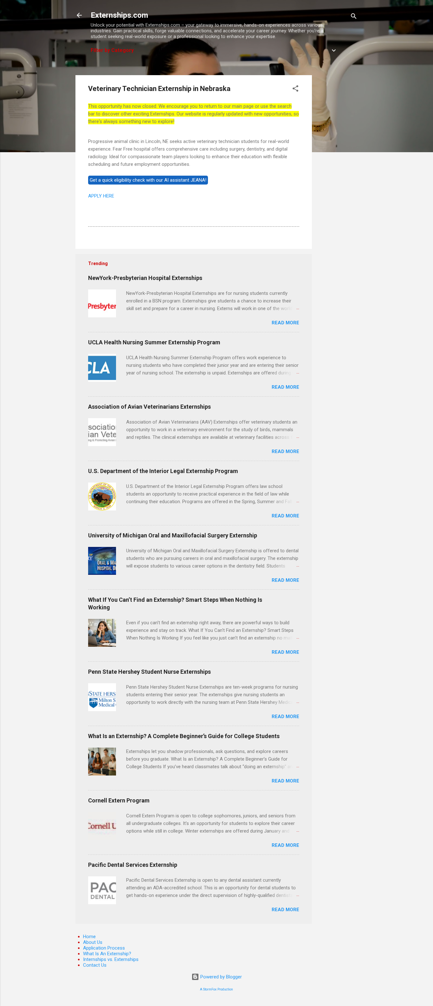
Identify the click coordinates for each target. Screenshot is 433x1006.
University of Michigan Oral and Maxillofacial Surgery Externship (172, 535)
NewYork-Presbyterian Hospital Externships (145, 278)
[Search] (354, 17)
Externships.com (119, 15)
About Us (92, 942)
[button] (295, 89)
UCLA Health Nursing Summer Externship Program (154, 342)
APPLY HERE (101, 196)
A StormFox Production (216, 989)
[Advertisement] (337, 170)
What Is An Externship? (107, 954)
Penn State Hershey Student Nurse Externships (149, 671)
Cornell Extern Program (119, 800)
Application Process (104, 948)
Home (89, 936)
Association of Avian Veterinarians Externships (149, 406)
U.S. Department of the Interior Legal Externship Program (163, 471)
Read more (285, 323)
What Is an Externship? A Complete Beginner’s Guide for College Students (184, 736)
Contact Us (95, 965)
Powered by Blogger (220, 977)
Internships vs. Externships (111, 959)
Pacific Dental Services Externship (132, 864)
